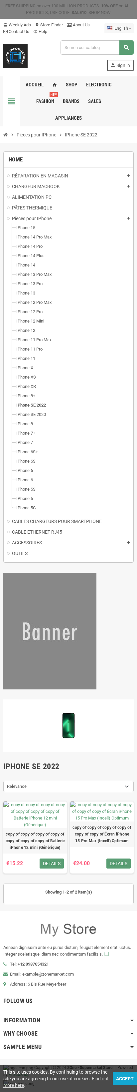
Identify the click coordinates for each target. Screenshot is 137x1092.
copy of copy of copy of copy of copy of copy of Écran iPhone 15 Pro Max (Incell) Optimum (101, 834)
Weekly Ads (17, 24)
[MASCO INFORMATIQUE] (15, 55)
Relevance (17, 786)
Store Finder (49, 24)
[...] (106, 954)
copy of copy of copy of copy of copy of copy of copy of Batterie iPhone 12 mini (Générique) (35, 841)
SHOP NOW (99, 12)
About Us (81, 24)
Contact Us (18, 31)
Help (40, 31)
